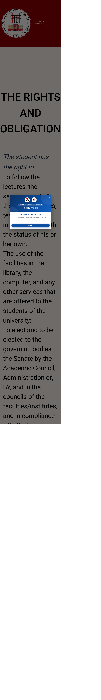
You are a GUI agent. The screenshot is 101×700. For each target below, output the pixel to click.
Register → (31, 225)
